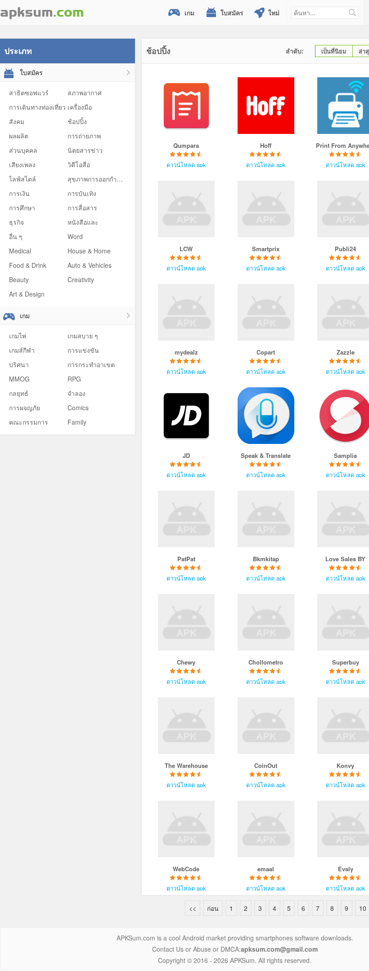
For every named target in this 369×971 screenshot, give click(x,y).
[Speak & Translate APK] (265, 415)
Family (77, 421)
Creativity (81, 279)
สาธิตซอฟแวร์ (29, 92)
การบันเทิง (82, 193)
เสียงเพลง (22, 164)
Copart (265, 352)
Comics (78, 407)
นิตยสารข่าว (85, 150)
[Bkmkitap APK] (265, 519)
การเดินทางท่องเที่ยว (37, 106)
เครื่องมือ (80, 106)
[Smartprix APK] (265, 209)
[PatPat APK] (186, 519)
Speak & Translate (266, 455)
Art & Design (27, 293)
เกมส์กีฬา (22, 350)
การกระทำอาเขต (91, 364)
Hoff (265, 145)
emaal (265, 869)
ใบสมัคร (231, 12)
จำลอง (77, 393)
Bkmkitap (266, 558)
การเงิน (19, 193)
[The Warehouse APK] (186, 725)
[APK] (42, 12)
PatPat (186, 558)
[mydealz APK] (186, 312)
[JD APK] (186, 415)
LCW (186, 248)
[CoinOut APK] (265, 725)
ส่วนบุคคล (23, 150)
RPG (74, 378)
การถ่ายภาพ (84, 135)
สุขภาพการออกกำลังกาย (101, 178)
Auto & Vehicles (90, 265)
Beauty (19, 279)
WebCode (186, 869)
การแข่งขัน (83, 350)
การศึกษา (22, 207)
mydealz (186, 352)
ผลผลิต (18, 135)
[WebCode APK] (186, 829)
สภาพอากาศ (85, 92)
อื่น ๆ (15, 236)
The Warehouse (186, 765)
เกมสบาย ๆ (83, 335)
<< (192, 908)
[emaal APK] (265, 829)
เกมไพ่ (17, 335)
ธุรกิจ (16, 221)
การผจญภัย (24, 407)
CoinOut (265, 765)
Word (75, 236)
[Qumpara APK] (186, 105)
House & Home (89, 250)
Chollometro (265, 662)
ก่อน (213, 908)
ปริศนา (19, 364)
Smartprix (265, 248)
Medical (20, 250)
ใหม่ (273, 12)
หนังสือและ (83, 221)
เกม (189, 12)
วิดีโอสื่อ (79, 164)
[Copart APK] (265, 312)
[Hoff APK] (265, 105)
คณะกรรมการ (28, 421)
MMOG (19, 378)
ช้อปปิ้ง (77, 121)
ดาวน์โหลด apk (186, 164)
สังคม (16, 121)
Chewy (186, 662)
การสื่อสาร (82, 207)
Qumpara (186, 145)
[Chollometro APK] (265, 622)
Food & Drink (27, 265)
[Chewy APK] (186, 622)
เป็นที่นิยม (333, 51)
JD (186, 455)
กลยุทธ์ (18, 393)
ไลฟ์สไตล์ (22, 178)
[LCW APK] (186, 209)
